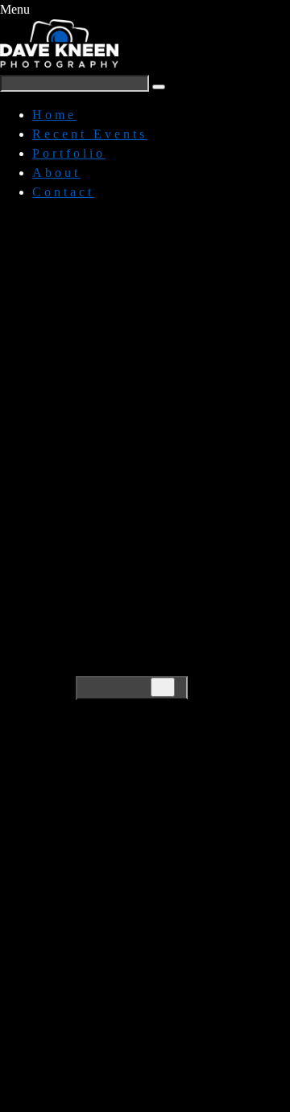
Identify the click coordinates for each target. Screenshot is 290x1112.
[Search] (163, 687)
